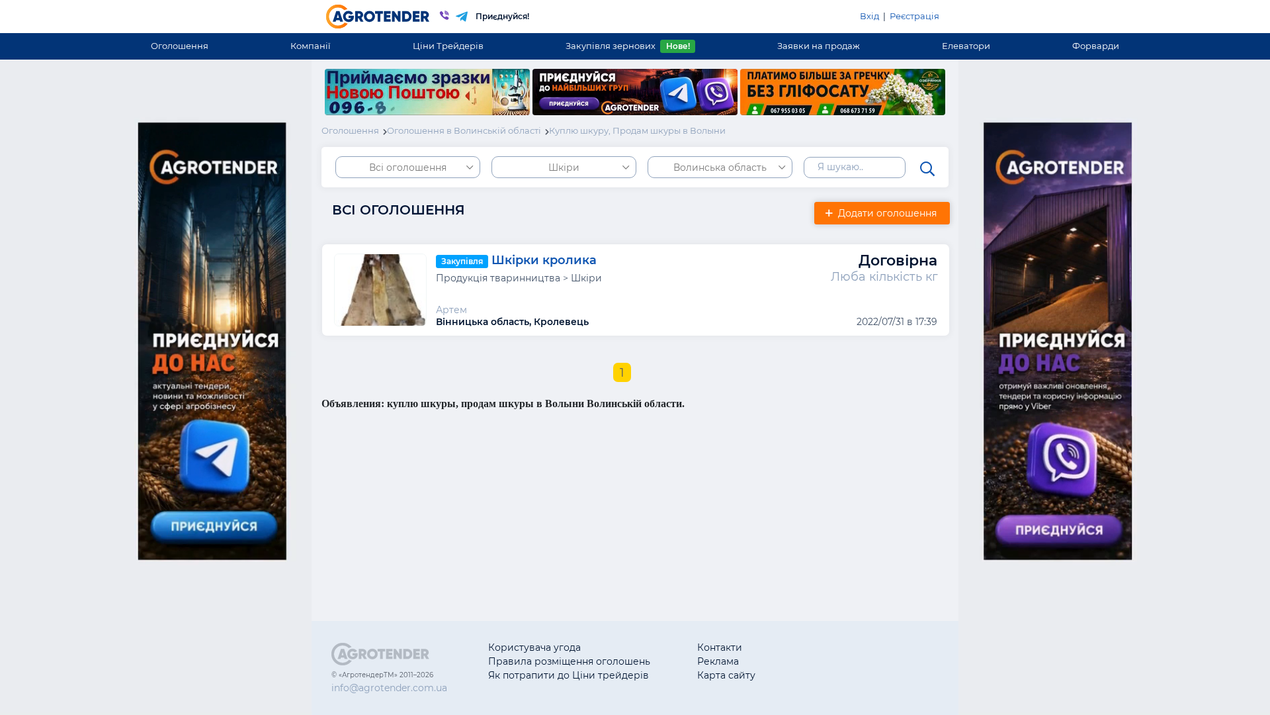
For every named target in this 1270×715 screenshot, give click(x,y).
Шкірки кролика (544, 260)
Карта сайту (726, 675)
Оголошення (179, 45)
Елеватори (966, 45)
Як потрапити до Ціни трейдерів (568, 675)
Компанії (310, 45)
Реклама (718, 661)
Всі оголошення (407, 167)
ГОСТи (817, 661)
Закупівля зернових (627, 45)
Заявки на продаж (818, 45)
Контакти (719, 647)
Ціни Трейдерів (448, 45)
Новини (821, 675)
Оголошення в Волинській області (464, 130)
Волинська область (720, 167)
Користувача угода (534, 647)
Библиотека (831, 647)
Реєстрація (914, 16)
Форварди (1095, 45)
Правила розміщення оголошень (569, 661)
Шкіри (563, 167)
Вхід (869, 16)
